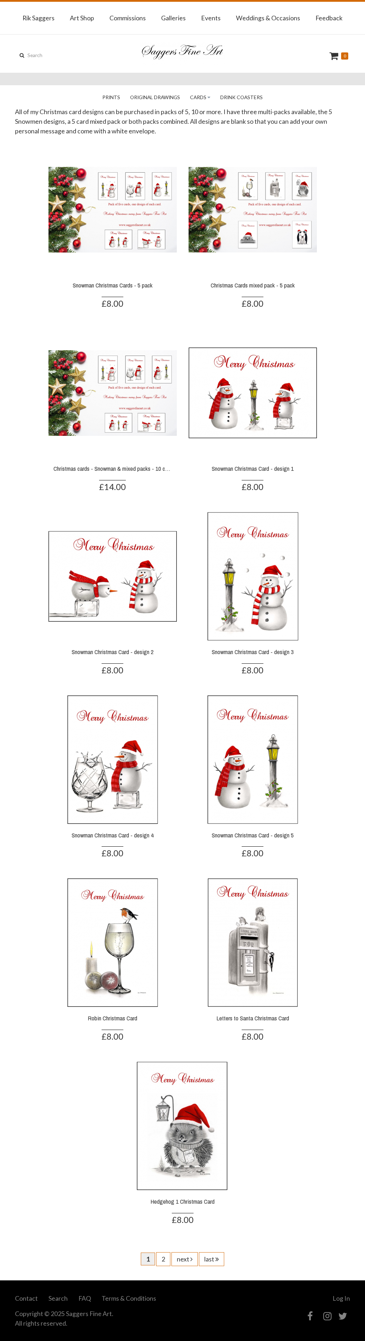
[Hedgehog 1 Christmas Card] (182, 1125)
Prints (111, 97)
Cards (198, 97)
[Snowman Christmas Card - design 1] (253, 392)
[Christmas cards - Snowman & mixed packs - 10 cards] (112, 392)
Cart (334, 56)
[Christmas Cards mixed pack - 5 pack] (253, 209)
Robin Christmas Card (112, 1018)
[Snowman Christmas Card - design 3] (253, 575)
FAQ (84, 1298)
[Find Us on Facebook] (310, 1316)
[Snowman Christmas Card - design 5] (253, 759)
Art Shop (82, 18)
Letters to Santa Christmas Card (252, 1018)
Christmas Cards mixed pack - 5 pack (253, 285)
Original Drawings (155, 97)
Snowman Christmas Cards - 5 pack (113, 285)
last (209, 1259)
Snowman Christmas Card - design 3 (253, 652)
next (183, 1259)
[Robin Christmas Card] (112, 942)
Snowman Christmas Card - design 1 (253, 468)
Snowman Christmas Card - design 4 (113, 835)
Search (58, 1298)
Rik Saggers (38, 18)
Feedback (329, 18)
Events (211, 18)
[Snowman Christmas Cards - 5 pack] (112, 209)
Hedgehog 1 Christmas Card (182, 1201)
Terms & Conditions (129, 1298)
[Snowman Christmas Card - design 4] (112, 759)
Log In (341, 1298)
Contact (26, 1298)
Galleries (173, 18)
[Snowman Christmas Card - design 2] (112, 575)
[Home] (182, 53)
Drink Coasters (241, 97)
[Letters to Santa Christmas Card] (253, 942)
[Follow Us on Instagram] (327, 1316)
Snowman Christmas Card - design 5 (253, 835)
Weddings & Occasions (268, 18)
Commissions (127, 18)
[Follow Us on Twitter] (342, 1316)
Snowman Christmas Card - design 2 (113, 652)
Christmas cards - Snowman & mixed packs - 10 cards (114, 468)
